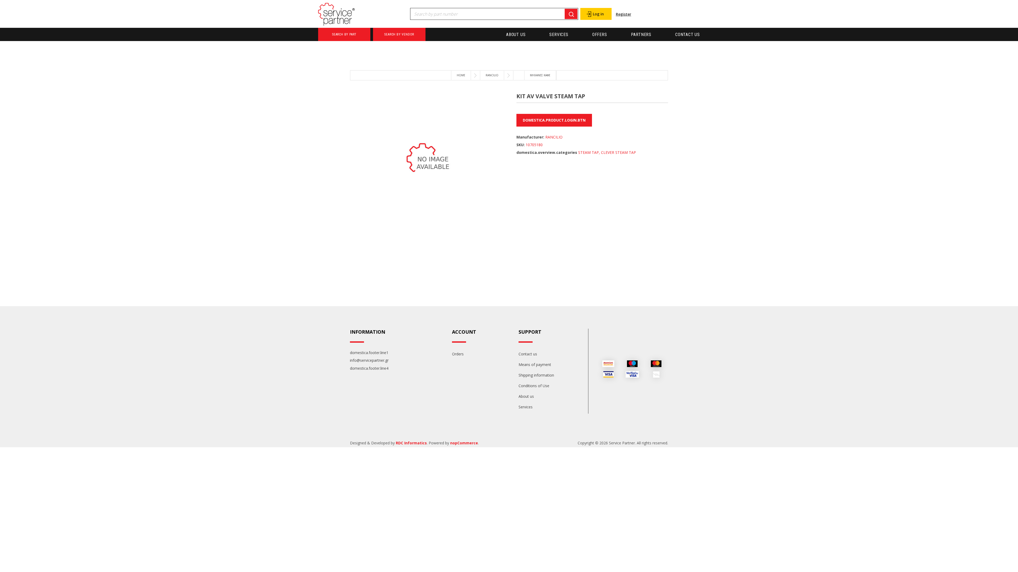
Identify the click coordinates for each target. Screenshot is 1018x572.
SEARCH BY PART (344, 34)
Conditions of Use (534, 385)
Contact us (687, 34)
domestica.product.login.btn (554, 120)
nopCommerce (464, 442)
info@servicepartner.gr (369, 360)
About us (515, 34)
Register (623, 14)
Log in (598, 13)
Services (558, 34)
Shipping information (536, 375)
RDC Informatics (411, 442)
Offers (599, 34)
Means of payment (535, 364)
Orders (458, 353)
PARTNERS (641, 34)
